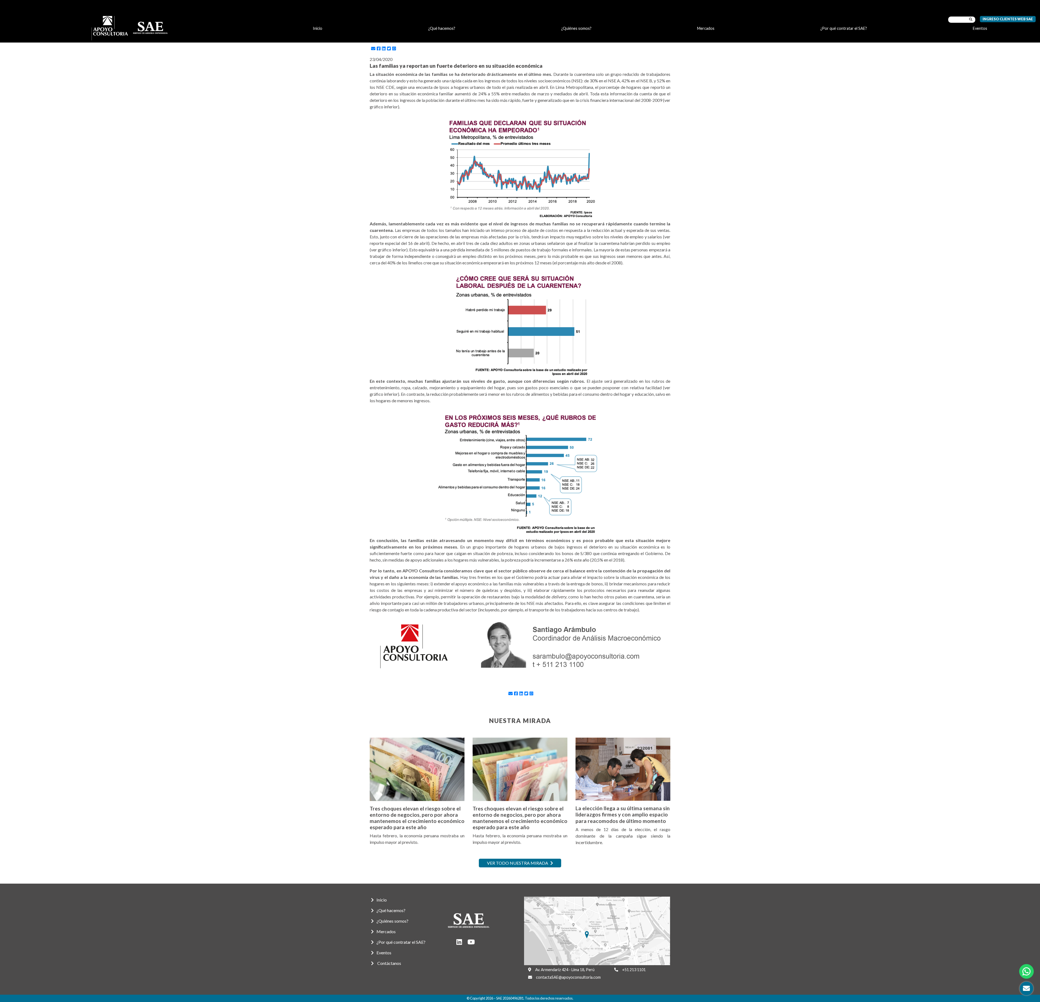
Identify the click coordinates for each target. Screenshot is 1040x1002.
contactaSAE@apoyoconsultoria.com (568, 977)
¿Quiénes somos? (576, 28)
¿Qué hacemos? (441, 28)
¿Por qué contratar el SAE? (843, 28)
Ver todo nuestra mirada (518, 862)
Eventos (980, 28)
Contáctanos (388, 963)
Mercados (705, 28)
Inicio (317, 28)
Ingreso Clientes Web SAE (1008, 19)
